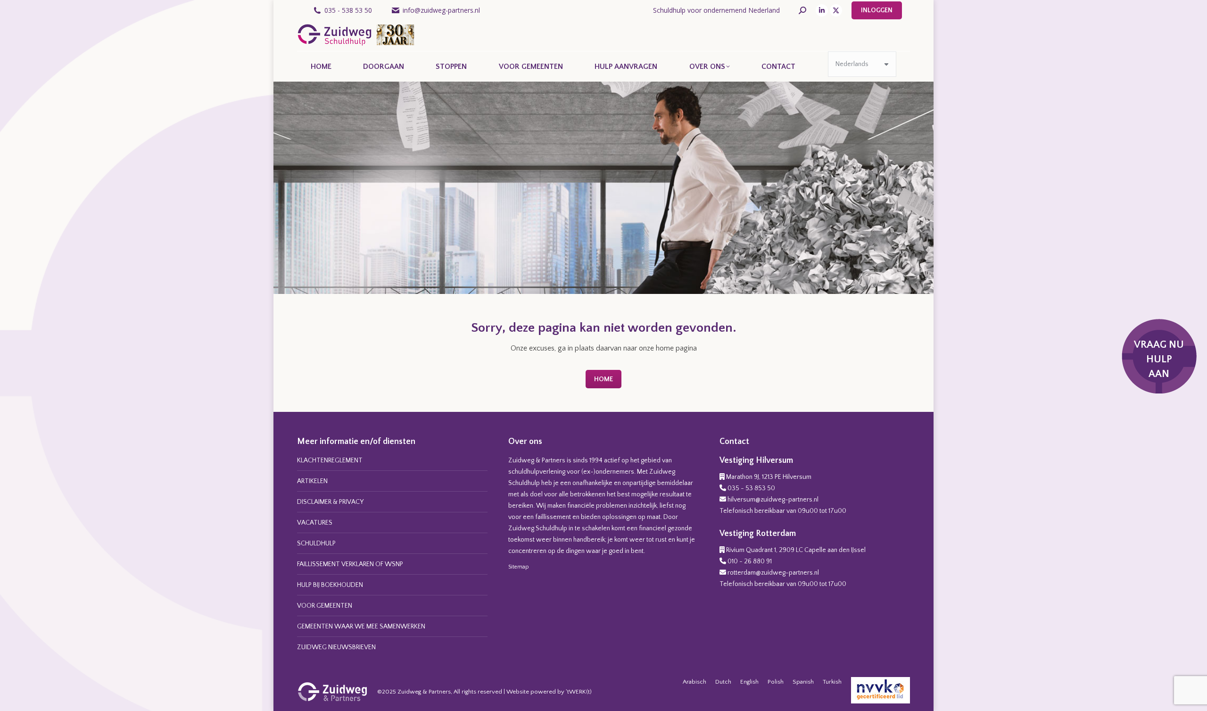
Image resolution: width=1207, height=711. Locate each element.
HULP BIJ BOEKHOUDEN (330, 585)
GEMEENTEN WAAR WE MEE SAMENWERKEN (361, 626)
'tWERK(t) (579, 691)
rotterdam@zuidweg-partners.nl (773, 573)
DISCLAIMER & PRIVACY (330, 502)
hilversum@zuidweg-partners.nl (773, 499)
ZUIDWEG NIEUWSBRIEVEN (336, 647)
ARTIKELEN (312, 481)
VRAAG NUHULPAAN (1159, 359)
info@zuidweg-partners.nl (441, 10)
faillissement (553, 517)
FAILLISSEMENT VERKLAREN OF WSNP (350, 564)
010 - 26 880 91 (750, 561)
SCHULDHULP (316, 543)
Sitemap (518, 567)
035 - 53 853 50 (751, 488)
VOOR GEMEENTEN (324, 606)
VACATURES (314, 523)
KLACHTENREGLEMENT (330, 460)
